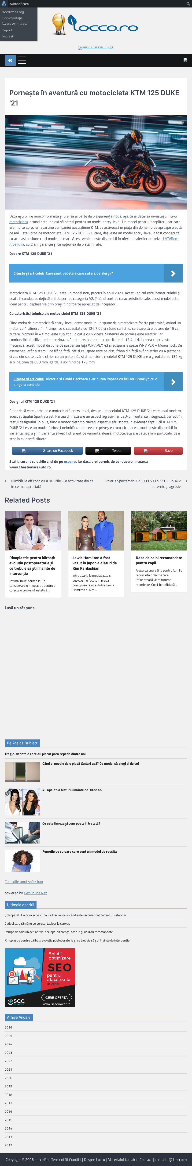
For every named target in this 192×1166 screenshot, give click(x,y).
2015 (8, 1119)
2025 (8, 1035)
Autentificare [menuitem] (19, 4)
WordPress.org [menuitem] (13, 12)
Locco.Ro (41, 1159)
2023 (8, 1052)
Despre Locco (94, 1159)
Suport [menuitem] (7, 30)
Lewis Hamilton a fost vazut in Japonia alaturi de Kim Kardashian (95, 563)
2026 (8, 1027)
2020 (8, 1077)
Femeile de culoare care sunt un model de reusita (79, 851)
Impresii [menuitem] (8, 36)
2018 (8, 1094)
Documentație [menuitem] (12, 18)
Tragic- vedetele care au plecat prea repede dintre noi (45, 754)
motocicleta (18, 222)
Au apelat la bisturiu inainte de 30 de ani (72, 790)
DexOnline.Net (35, 893)
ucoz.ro (70, 461)
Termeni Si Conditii (66, 1159)
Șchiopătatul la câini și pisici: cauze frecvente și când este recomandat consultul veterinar (65, 915)
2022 (8, 1060)
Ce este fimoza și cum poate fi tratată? (71, 823)
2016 (8, 1111)
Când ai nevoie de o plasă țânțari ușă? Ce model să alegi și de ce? (91, 763)
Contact (146, 1159)
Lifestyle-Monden (23, 85)
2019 (8, 1086)
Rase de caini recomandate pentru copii (159, 560)
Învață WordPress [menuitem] (15, 24)
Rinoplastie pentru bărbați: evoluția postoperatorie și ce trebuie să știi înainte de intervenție (32, 565)
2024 (8, 1044)
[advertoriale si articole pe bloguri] (40, 1005)
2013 (8, 1136)
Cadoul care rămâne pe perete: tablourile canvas (37, 923)
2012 (8, 1145)
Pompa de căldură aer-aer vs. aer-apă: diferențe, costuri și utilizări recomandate (59, 931)
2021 (8, 1069)
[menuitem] (4, 3)
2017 (8, 1103)
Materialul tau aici (122, 1159)
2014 (8, 1128)
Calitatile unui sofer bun (24, 881)
